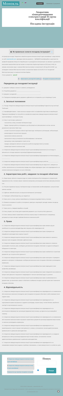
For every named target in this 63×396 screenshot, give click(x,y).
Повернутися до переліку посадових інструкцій (20, 372)
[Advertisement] (31, 36)
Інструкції (40, 3)
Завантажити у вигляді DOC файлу (30, 78)
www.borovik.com (11, 59)
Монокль (11, 3)
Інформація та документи (53, 3)
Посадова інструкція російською (51, 78)
